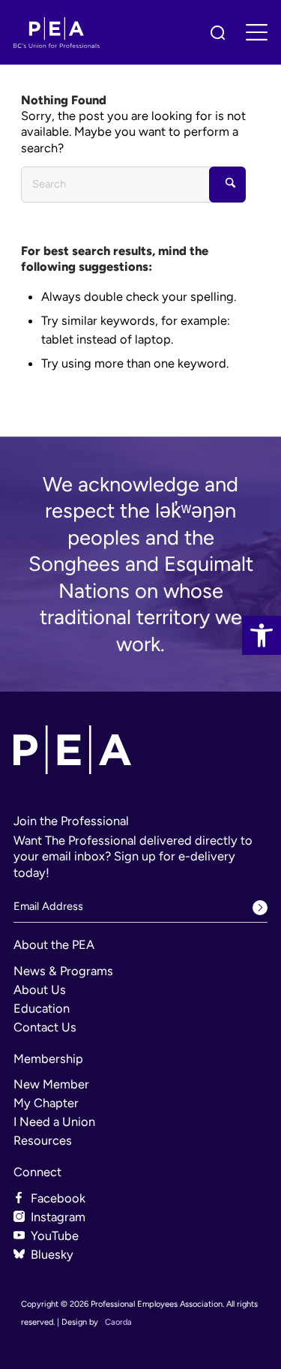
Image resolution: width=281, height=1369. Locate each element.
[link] (261, 635)
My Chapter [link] (46, 1102)
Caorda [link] (118, 1322)
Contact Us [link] (44, 1026)
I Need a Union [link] (54, 1121)
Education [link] (41, 1008)
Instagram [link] (58, 1216)
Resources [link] (42, 1140)
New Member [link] (51, 1083)
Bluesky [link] (52, 1254)
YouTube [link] (55, 1235)
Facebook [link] (58, 1197)
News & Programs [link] (63, 970)
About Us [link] (39, 989)
